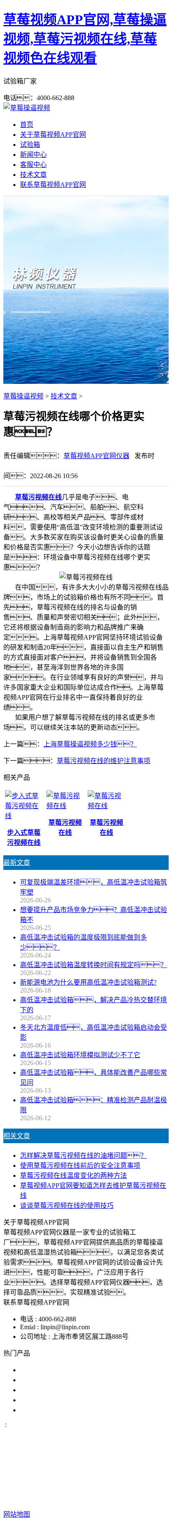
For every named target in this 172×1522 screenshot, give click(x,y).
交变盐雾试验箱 (43, 1379)
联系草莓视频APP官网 (53, 184)
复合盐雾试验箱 (43, 1389)
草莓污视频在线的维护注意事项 (103, 760)
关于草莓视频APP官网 (53, 134)
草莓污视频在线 (38, 497)
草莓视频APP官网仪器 (96, 455)
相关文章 (16, 1135)
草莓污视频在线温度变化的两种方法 (73, 1175)
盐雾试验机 (36, 1369)
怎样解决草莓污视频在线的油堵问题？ (83, 1155)
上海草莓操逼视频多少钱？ (90, 744)
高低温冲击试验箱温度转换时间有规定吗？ (93, 964)
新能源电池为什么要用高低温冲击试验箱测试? (88, 982)
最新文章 (16, 862)
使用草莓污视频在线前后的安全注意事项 (80, 1165)
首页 (26, 124)
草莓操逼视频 (23, 396)
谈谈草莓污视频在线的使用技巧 (67, 1205)
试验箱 (30, 144)
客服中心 (33, 164)
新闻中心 (33, 154)
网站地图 (76, 1487)
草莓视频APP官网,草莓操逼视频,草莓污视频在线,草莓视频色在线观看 (85, 39)
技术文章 (33, 174)
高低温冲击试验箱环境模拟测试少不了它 (80, 1054)
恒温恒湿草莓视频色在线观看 (63, 1410)
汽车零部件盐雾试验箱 (53, 1400)
